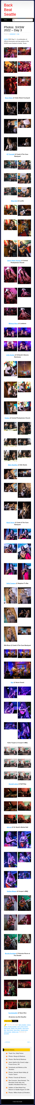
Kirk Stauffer (18, 1028)
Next (29, 1042)
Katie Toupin (7, 1028)
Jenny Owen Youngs (14, 260)
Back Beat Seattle (10, 9)
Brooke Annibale (10, 953)
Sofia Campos (7, 1031)
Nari (12, 682)
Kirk (18, 34)
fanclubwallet (12, 1013)
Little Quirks (10, 355)
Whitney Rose (13, 323)
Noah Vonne (11, 522)
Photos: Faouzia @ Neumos (17, 1077)
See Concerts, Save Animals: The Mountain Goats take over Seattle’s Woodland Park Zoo (19, 1082)
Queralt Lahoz (13, 784)
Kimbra (7, 418)
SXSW (6, 39)
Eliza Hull (14, 201)
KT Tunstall (10, 154)
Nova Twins (9, 98)
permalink (6, 1033)
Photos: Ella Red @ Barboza (17, 1059)
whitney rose (15, 1031)
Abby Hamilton (13, 465)
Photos (15, 1021)
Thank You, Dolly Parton (16, 1053)
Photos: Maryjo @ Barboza (17, 1056)
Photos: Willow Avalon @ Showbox (19, 1092)
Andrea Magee (11, 891)
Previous (7, 1042)
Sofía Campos (11, 583)
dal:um (9, 827)
